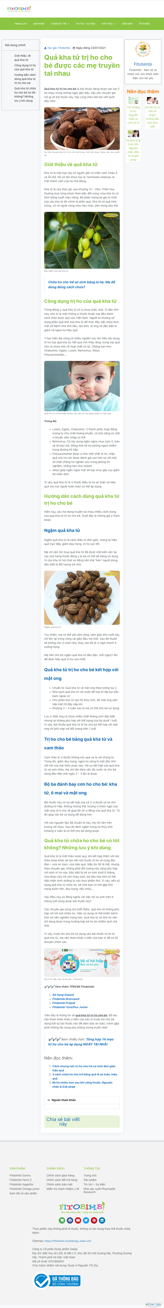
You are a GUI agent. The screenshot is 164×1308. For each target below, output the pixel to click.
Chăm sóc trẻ (59, 23)
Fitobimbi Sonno (20, 1175)
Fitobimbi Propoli (63, 1003)
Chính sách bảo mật (59, 1184)
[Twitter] (86, 1220)
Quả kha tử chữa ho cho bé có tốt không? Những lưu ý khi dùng (25, 94)
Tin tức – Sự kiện (85, 23)
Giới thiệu (107, 23)
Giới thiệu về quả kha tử (22, 57)
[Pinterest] (94, 1220)
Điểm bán (127, 23)
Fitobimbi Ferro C (21, 1180)
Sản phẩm (38, 23)
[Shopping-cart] (62, 1220)
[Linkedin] (102, 1220)
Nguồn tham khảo (64, 1100)
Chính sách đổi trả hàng (62, 1180)
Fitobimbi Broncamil (65, 999)
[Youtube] (78, 1220)
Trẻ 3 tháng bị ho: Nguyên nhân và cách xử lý (133, 115)
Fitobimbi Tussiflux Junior (70, 1007)
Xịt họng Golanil (63, 994)
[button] (82, 1100)
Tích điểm (144, 23)
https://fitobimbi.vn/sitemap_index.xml (68, 1241)
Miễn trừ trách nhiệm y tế (63, 1188)
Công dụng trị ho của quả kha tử (25, 67)
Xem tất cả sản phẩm (23, 1193)
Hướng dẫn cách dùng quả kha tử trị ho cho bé (25, 79)
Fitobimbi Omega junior (25, 1188)
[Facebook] (70, 1220)
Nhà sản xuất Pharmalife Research (99, 1190)
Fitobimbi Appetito (21, 1184)
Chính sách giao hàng (60, 1175)
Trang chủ (20, 23)
